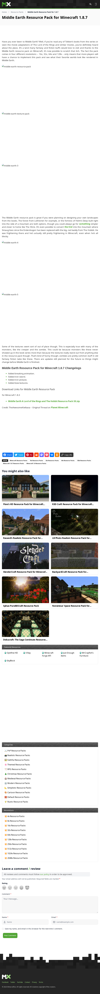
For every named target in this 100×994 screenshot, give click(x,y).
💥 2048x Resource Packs (16, 858)
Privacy (34, 982)
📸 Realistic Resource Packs (17, 755)
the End (68, 227)
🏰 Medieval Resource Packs (18, 778)
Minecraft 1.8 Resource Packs (36, 463)
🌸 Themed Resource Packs (17, 764)
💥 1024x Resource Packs (16, 853)
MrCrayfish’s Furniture (87, 654)
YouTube (20, 982)
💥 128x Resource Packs (16, 839)
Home (4, 12)
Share (9, 455)
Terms (41, 982)
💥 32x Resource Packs (15, 830)
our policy (44, 874)
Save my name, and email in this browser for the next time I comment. (34, 929)
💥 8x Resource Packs (15, 821)
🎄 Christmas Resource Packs (18, 774)
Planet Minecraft (59, 407)
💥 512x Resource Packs (16, 848)
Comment (6, 894)
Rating (4, 883)
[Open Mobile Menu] (96, 4)
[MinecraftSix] (6, 4)
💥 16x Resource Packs (15, 825)
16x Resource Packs (36, 460)
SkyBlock (11, 660)
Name (5, 917)
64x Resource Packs (67, 460)
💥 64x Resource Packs (15, 834)
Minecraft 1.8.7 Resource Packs (13, 463)
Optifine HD (12, 652)
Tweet (20, 455)
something (84, 223)
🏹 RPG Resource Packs (15, 769)
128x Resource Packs (84, 460)
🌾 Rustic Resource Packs (16, 801)
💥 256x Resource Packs (16, 844)
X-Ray (28, 652)
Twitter (12, 982)
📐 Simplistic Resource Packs (18, 787)
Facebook (5, 982)
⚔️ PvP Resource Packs (15, 750)
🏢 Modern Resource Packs (17, 783)
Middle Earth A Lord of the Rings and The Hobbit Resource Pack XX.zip (44, 401)
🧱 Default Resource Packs (17, 797)
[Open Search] (90, 4)
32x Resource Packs (52, 460)
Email (54, 917)
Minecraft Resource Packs (18, 460)
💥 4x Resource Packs (15, 816)
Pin (31, 455)
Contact (27, 982)
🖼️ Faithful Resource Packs (17, 760)
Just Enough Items (67, 654)
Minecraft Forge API (47, 654)
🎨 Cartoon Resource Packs (17, 792)
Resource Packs (17, 12)
